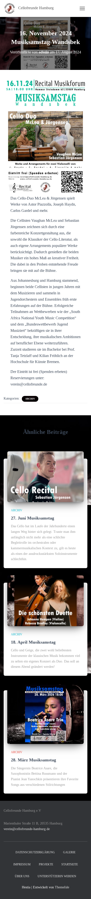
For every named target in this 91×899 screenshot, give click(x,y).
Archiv (30, 398)
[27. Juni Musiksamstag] (45, 476)
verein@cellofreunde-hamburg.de (27, 829)
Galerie (69, 852)
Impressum (22, 864)
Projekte (46, 864)
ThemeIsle (62, 887)
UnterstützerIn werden (57, 876)
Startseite (69, 864)
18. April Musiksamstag (33, 642)
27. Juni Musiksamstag (32, 518)
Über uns (22, 876)
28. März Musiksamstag (33, 760)
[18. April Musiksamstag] (45, 600)
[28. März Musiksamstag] (45, 713)
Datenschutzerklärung (35, 852)
